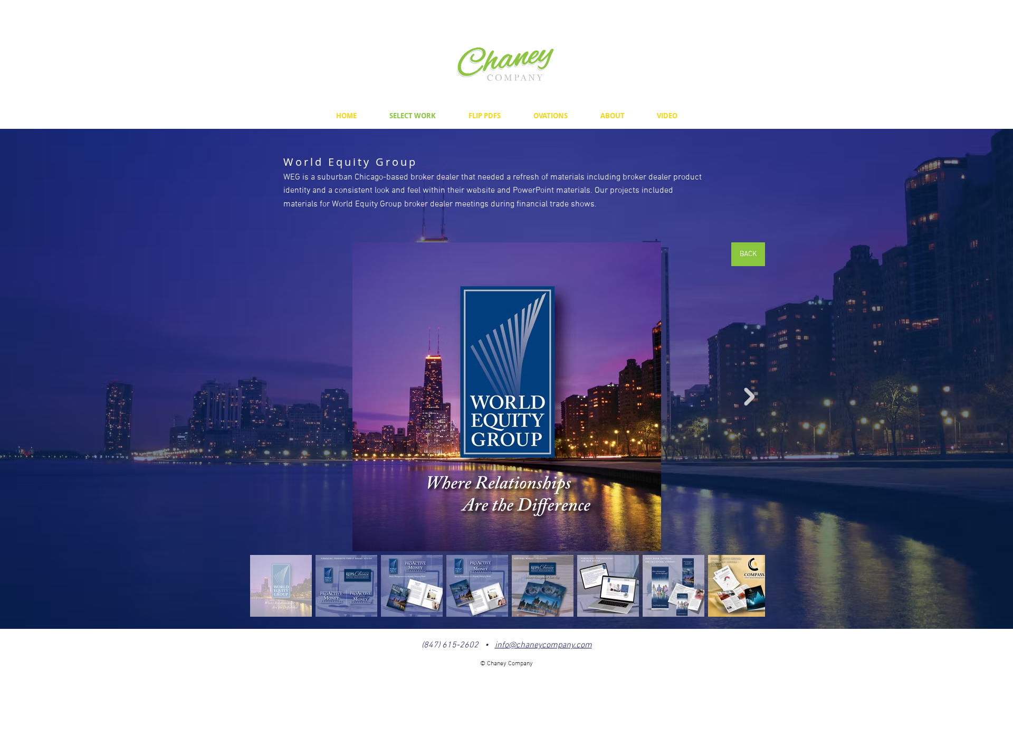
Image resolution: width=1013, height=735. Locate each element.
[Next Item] (749, 397)
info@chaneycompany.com (543, 645)
